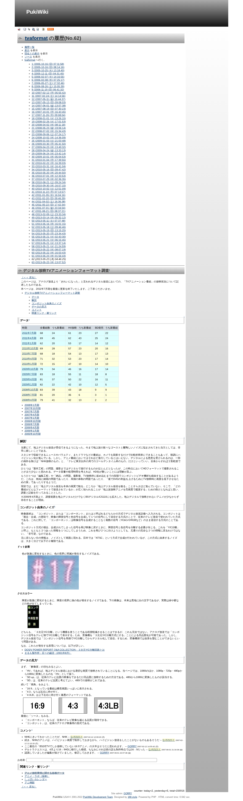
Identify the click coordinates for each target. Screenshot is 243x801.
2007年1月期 (32, 417)
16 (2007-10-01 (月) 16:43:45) (49, 112)
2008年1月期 (32, 405)
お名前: (21, 760)
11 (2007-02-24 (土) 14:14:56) (48, 96)
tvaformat (36, 38)
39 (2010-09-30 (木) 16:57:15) (49, 185)
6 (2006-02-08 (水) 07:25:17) (48, 80)
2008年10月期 (30, 389)
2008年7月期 (29, 394)
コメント (37, 309)
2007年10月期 (33, 408)
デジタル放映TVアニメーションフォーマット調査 (52, 292)
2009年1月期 (29, 384)
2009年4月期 (29, 379)
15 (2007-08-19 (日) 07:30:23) (49, 108)
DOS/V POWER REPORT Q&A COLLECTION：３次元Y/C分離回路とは (65, 649)
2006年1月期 (32, 430)
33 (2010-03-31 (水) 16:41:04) (49, 166)
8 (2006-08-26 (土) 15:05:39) (48, 86)
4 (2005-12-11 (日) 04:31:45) (48, 73)
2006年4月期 (32, 427)
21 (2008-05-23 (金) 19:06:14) (49, 128)
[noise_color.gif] (33, 616)
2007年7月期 (32, 411)
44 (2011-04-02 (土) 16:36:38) (48, 201)
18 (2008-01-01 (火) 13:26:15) (49, 118)
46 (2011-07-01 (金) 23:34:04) (48, 208)
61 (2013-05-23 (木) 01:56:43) (49, 256)
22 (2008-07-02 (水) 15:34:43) (49, 131)
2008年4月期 (29, 399)
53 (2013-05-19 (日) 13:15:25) (49, 230)
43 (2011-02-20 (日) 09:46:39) (48, 198)
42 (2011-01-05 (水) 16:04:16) (48, 195)
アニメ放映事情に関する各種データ (44, 772)
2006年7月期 (32, 424)
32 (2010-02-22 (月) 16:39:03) (49, 163)
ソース (28, 56)
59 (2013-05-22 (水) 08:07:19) (49, 249)
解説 (34, 300)
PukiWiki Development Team (98, 797)
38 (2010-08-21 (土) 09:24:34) (49, 182)
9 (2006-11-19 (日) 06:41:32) (48, 89)
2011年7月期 (29, 332)
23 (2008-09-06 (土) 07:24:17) (49, 134)
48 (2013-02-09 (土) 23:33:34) (49, 214)
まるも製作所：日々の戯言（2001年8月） (48, 653)
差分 (27, 50)
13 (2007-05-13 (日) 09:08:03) (49, 102)
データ (35, 297)
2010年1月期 (29, 363)
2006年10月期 (33, 421)
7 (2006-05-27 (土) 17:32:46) (48, 83)
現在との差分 (32, 53)
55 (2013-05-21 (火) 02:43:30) (49, 236)
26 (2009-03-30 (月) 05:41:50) (49, 144)
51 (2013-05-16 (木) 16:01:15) (49, 224)
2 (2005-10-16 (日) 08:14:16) (48, 67)
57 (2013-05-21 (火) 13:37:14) (49, 243)
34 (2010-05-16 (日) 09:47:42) (49, 169)
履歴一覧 (30, 47)
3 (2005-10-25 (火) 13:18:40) (48, 70)
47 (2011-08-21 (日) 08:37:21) (48, 211)
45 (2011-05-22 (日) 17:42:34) (48, 204)
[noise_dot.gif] (53, 572)
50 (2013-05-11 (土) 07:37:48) (48, 220)
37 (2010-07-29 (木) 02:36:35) (49, 179)
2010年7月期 (29, 353)
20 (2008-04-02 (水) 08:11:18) (48, 124)
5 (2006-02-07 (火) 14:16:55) (48, 76)
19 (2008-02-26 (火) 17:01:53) (49, 121)
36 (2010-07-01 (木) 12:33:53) (49, 176)
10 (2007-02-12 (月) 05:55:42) (49, 92)
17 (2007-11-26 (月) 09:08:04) (48, 115)
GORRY (132, 746)
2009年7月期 (29, 374)
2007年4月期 (32, 414)
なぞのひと (76, 736)
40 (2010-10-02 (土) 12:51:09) (49, 188)
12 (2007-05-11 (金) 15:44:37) (48, 99)
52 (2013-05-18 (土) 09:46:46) (49, 227)
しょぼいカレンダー (36, 779)
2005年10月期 (33, 433)
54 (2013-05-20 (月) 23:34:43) (49, 233)
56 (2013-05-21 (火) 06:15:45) (49, 240)
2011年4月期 (29, 338)
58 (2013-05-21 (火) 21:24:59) (49, 246)
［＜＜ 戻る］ (29, 277)
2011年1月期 (29, 343)
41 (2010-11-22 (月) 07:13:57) (48, 192)
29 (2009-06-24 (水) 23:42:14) (49, 153)
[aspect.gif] (73, 705)
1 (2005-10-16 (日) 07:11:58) (48, 64)
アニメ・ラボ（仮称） (37, 776)
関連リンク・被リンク (44, 313)
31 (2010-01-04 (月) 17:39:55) (49, 160)
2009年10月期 (30, 369)
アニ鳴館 (30, 782)
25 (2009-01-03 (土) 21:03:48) (49, 140)
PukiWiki (37, 12)
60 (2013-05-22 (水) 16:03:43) (49, 252)
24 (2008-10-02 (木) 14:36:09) (49, 137)
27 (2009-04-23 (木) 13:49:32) (49, 147)
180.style (132, 797)
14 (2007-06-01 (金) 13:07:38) (49, 105)
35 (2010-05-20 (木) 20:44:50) (49, 172)
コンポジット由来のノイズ (47, 303)
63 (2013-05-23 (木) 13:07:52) (49, 262)
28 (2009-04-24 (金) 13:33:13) (49, 150)
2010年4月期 (29, 358)
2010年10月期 (30, 348)
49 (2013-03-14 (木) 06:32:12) (49, 217)
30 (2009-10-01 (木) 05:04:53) (49, 156)
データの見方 (39, 306)
